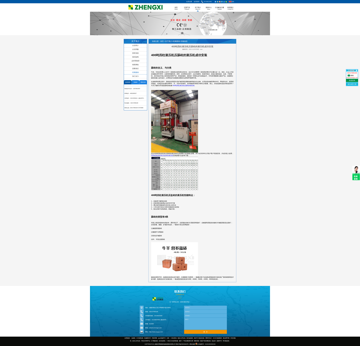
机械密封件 (147, 338)
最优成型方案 (352, 84)
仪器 (168, 338)
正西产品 (187, 7)
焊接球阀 (154, 338)
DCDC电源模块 (217, 338)
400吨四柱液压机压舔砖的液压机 (184, 85)
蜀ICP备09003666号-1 (182, 344)
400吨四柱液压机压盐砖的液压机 (162, 155)
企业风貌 (135, 49)
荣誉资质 (135, 53)
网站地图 (192, 344)
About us (197, 9)
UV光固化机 (139, 338)
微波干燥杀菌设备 (205, 341)
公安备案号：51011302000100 (206, 344)
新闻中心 (209, 7)
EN (233, 1)
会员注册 (189, 1)
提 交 (205, 332)
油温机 (133, 338)
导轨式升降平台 (145, 341)
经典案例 (135, 72)
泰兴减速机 (189, 338)
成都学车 (219, 341)
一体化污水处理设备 (172, 341)
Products (187, 9)
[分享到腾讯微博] (222, 2)
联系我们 (230, 7)
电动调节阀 (226, 338)
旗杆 (180, 341)
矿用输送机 (154, 341)
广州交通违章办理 (188, 341)
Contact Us (230, 9)
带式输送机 (226, 341)
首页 (162, 41)
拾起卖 (214, 341)
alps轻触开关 (162, 338)
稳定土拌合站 (182, 338)
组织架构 (135, 57)
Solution (220, 9)
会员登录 (196, 1)
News (208, 9)
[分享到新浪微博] (220, 2)
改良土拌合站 (136, 341)
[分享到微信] (226, 2)
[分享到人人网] (224, 2)
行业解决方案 (219, 7)
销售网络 (135, 65)
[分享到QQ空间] (217, 2)
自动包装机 (162, 341)
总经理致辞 (136, 61)
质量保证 (135, 68)
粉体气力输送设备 (199, 338)
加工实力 (135, 76)
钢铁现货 (196, 341)
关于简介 (198, 7)
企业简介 (135, 45)
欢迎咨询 (352, 80)
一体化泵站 (173, 338)
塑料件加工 (208, 338)
